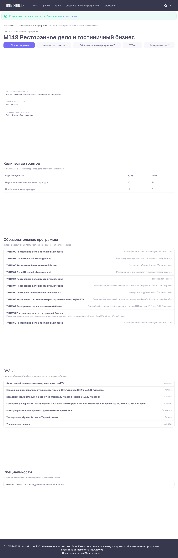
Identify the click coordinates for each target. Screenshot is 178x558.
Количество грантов (53, 45)
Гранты (46, 5)
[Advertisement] (86, 68)
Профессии (110, 5)
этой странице (71, 16)
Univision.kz (8, 25)
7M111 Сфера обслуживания (19, 115)
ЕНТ (35, 5)
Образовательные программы (82, 5)
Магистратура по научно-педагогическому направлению (33, 94)
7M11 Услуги (12, 104)
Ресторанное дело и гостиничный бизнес (35, 484)
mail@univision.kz (90, 553)
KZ (171, 5)
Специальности (159, 45)
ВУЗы (58, 5)
